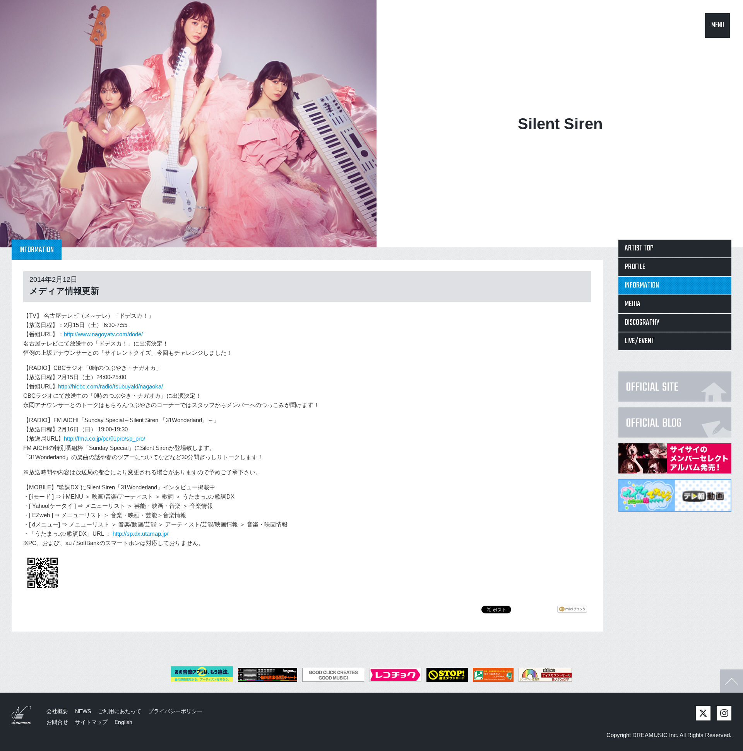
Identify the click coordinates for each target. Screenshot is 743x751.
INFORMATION (642, 285)
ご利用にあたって (119, 711)
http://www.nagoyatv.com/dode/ (103, 334)
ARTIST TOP (639, 248)
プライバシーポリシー (175, 711)
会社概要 (57, 711)
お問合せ (57, 722)
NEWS (83, 711)
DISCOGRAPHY (642, 323)
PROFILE (635, 267)
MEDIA (632, 304)
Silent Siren (560, 123)
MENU (717, 25)
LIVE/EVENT (639, 341)
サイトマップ (91, 722)
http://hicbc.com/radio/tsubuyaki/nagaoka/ (110, 386)
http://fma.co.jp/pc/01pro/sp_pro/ (104, 438)
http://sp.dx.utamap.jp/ (140, 533)
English (123, 722)
